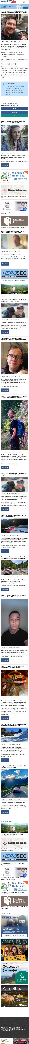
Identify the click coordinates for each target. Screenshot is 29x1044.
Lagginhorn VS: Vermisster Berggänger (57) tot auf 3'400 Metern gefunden (14, 766)
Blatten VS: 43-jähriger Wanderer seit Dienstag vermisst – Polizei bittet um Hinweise (14, 397)
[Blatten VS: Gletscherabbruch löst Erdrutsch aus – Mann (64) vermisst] (14, 526)
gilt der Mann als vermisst (11, 463)
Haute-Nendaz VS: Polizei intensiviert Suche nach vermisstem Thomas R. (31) (13, 725)
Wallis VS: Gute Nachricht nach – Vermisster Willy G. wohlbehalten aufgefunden (13, 232)
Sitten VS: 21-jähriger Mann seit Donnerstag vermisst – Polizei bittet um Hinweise (13, 596)
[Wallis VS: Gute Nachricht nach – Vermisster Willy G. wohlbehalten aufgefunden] (14, 241)
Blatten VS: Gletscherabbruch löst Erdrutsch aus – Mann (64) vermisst (13, 516)
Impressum (4, 1020)
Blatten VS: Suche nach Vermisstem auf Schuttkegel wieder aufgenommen (12, 667)
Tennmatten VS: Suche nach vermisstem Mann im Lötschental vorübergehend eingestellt (14, 557)
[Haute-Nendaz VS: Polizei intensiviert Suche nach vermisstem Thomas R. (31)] (14, 735)
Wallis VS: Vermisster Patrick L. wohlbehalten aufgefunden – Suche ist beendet (14, 300)
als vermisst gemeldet (13, 498)
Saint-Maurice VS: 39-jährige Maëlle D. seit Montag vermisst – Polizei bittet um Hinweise (13, 122)
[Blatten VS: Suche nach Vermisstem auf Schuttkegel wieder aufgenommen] (14, 683)
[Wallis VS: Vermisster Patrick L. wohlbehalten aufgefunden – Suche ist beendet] (14, 310)
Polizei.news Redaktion (14, 41)
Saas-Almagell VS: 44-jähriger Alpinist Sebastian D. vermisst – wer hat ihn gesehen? (14, 339)
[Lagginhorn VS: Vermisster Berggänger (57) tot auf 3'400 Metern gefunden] (14, 783)
